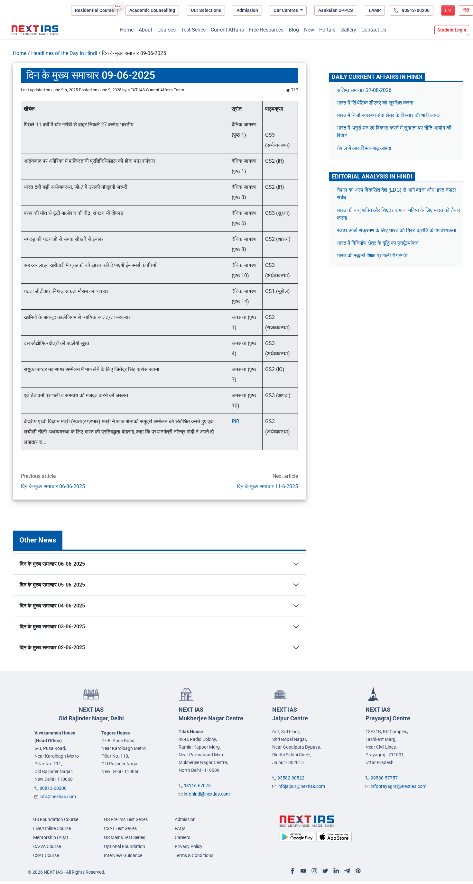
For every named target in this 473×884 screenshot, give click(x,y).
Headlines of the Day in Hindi (64, 53)
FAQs (180, 828)
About (145, 30)
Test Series (193, 30)
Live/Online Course (52, 828)
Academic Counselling (152, 10)
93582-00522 (290, 777)
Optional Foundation (124, 846)
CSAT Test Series (120, 828)
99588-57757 (384, 777)
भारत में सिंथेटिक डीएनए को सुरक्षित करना (375, 103)
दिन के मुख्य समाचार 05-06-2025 (52, 585)
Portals (327, 30)
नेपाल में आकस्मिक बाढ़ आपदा (364, 148)
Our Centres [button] (286, 10)
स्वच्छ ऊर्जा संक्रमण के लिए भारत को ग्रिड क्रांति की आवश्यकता (396, 230)
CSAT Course (46, 855)
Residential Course (94, 10)
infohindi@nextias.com (207, 794)
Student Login (451, 29)
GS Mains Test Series (124, 837)
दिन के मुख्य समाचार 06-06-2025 (53, 486)
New (309, 30)
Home (127, 30)
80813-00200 (53, 788)
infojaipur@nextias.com (301, 786)
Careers (182, 837)
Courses (166, 30)
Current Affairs (227, 30)
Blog (294, 30)
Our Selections (206, 10)
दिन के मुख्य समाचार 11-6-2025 (267, 486)
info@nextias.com (58, 796)
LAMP (375, 10)
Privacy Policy (188, 846)
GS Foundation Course (55, 819)
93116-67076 (197, 785)
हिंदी (466, 10)
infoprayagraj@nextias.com (398, 786)
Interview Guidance (123, 855)
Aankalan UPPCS (335, 10)
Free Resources (266, 30)
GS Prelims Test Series (126, 819)
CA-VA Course (47, 846)
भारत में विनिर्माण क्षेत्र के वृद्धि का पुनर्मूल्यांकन (378, 243)
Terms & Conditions (194, 855)
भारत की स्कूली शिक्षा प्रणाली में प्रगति (372, 255)
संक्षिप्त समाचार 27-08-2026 (364, 90)
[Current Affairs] (35, 30)
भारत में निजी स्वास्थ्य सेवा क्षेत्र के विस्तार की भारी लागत (389, 115)
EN (448, 10)
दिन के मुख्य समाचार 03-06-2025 (52, 627)
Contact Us (373, 30)
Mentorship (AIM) (50, 837)
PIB (235, 421)
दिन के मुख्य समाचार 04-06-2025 (52, 606)
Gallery (348, 30)
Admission (247, 10)
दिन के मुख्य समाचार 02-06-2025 (52, 647)
